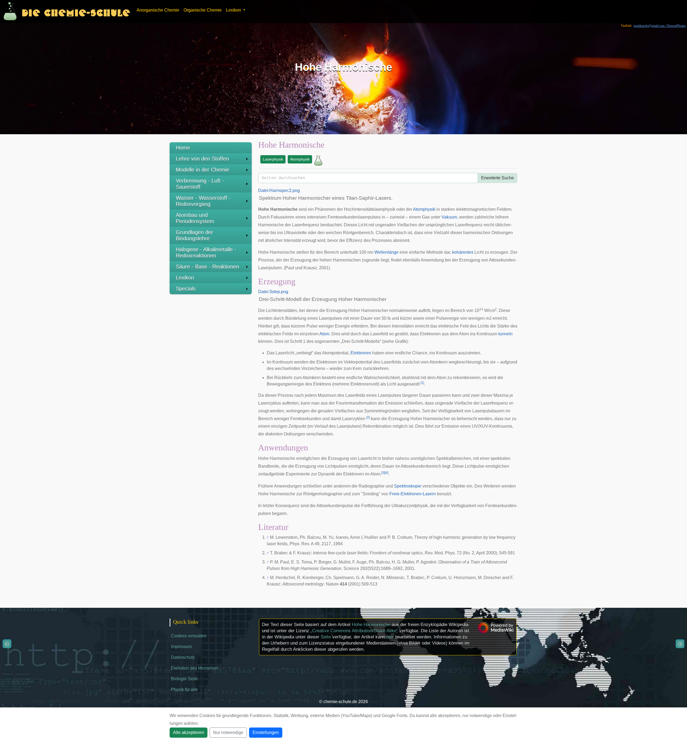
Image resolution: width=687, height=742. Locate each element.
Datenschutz (183, 657)
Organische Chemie (203, 10)
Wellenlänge (386, 252)
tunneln (505, 334)
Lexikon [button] (234, 10)
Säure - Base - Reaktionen (207, 267)
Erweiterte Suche (497, 178)
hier (390, 636)
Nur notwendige (228, 732)
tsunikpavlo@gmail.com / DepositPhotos (660, 26)
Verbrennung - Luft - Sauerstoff (200, 184)
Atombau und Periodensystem (195, 218)
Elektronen (360, 353)
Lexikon (185, 278)
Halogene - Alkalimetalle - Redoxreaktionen (206, 252)
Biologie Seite (184, 678)
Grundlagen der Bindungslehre (194, 235)
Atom (324, 334)
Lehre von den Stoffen (202, 159)
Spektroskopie (407, 486)
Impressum (181, 646)
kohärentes (462, 252)
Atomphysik (300, 159)
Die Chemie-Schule (75, 11)
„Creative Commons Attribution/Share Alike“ (354, 630)
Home (183, 148)
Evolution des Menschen (194, 668)
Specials (186, 289)
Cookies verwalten (188, 636)
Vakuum (449, 217)
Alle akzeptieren (188, 732)
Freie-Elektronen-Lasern (412, 494)
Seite (326, 636)
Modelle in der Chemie (202, 170)
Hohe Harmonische (371, 624)
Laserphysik (273, 159)
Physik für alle (184, 689)
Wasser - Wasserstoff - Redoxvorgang (203, 201)
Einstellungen (266, 732)
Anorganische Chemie (158, 10)
